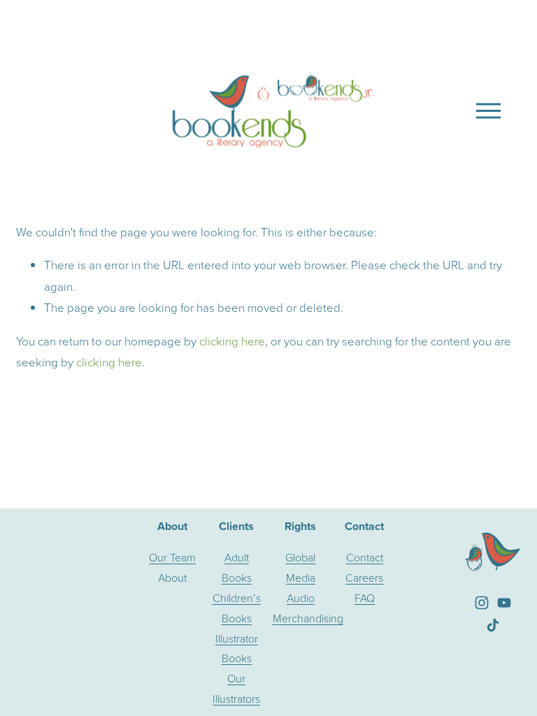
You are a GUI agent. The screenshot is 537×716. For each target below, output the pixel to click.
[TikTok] (493, 625)
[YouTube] (504, 603)
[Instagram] (482, 603)
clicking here (232, 341)
